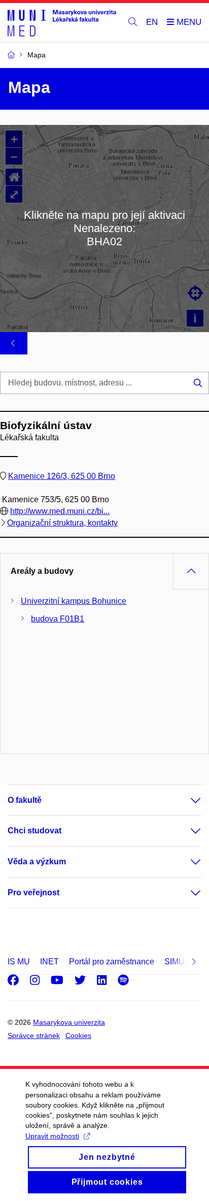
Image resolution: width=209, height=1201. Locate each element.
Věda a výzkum (37, 861)
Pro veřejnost (33, 892)
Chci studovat (34, 830)
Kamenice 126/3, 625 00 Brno (61, 476)
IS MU (19, 961)
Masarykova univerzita (69, 1022)
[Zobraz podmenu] (185, 800)
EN (152, 22)
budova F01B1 (57, 618)
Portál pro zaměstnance (111, 961)
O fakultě (25, 800)
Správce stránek (34, 1035)
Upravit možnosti (52, 1136)
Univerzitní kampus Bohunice (73, 601)
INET (49, 961)
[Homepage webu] (62, 23)
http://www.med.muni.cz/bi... (60, 511)
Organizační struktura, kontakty (62, 522)
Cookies (78, 1035)
